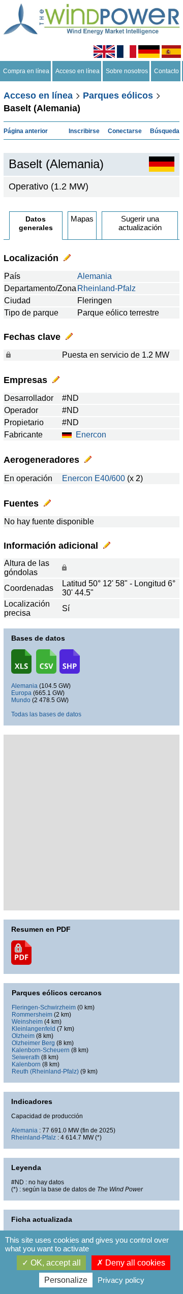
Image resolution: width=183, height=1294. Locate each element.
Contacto (166, 71)
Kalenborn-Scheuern (41, 1050)
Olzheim (23, 1035)
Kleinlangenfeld (33, 1028)
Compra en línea (26, 71)
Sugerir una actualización (140, 223)
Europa (21, 693)
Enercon (91, 434)
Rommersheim (32, 1014)
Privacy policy (121, 1280)
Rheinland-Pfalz (106, 288)
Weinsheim (27, 1021)
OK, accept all (54, 1262)
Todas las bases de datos (46, 714)
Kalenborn (26, 1064)
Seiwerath (26, 1057)
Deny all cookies (134, 1262)
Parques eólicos (118, 95)
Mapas (82, 218)
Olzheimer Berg (33, 1043)
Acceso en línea (77, 71)
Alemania (94, 276)
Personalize (65, 1280)
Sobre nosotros (127, 71)
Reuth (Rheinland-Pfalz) (45, 1071)
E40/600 (110, 478)
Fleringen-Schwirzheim (44, 1007)
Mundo (20, 700)
